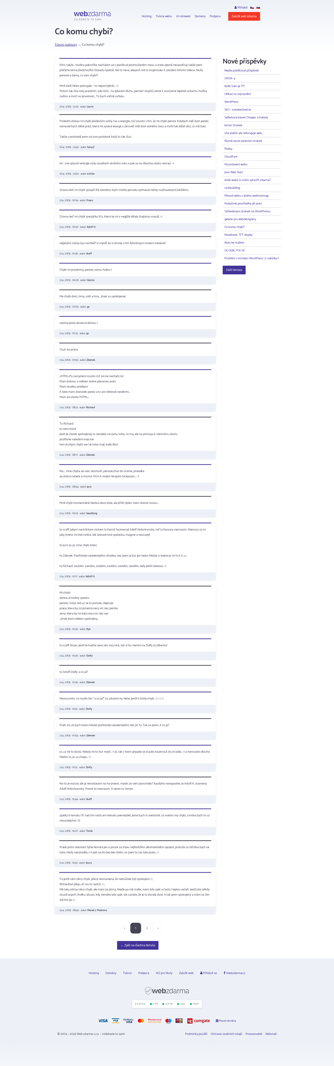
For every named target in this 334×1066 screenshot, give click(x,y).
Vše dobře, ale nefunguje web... (243, 133)
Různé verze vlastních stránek (243, 141)
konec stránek (233, 125)
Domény (200, 16)
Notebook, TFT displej (238, 235)
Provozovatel (253, 1034)
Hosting (147, 16)
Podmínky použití (196, 1034)
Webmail (271, 1034)
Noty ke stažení (234, 242)
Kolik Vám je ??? (234, 86)
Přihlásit (242, 7)
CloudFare (230, 156)
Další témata (234, 270)
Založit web (186, 973)
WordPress (231, 101)
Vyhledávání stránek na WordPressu (247, 211)
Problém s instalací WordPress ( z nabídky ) (251, 258)
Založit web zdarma (244, 16)
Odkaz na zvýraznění (237, 94)
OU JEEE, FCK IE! (234, 250)
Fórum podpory (66, 45)
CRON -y (230, 78)
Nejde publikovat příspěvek (241, 70)
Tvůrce (127, 973)
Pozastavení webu (236, 164)
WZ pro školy (164, 973)
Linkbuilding (232, 188)
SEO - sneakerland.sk (237, 109)
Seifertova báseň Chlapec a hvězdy (246, 117)
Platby (228, 148)
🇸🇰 (258, 7)
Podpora (215, 16)
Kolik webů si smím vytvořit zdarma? (247, 180)
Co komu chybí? (234, 227)
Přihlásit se (209, 973)
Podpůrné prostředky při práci (243, 203)
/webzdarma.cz (235, 973)
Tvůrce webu (164, 16)
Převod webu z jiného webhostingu (246, 195)
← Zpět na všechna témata (138, 945)
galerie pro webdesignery (240, 219)
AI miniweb (183, 16)
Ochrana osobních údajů (226, 1034)
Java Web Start (233, 172)
